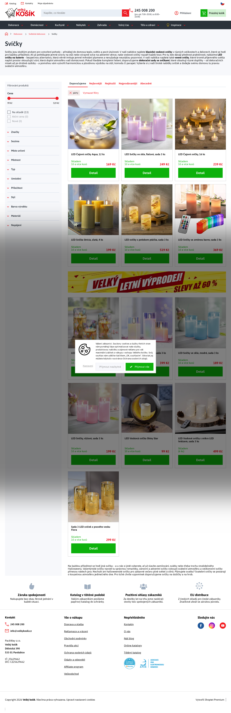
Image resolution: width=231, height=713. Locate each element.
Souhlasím (140, 367)
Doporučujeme (77, 83)
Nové (16, 121)
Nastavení (88, 366)
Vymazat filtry (91, 92)
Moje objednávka (45, 3)
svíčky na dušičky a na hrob (177, 574)
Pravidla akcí (71, 645)
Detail (93, 173)
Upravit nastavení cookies (80, 699)
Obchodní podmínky (75, 638)
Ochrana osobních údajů (77, 652)
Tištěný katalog (132, 652)
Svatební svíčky (203, 571)
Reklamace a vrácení (76, 631)
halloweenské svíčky (118, 571)
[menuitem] (16, 25)
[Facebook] (201, 625)
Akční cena (19, 116)
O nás (127, 631)
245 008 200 (17, 624)
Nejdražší (110, 83)
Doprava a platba (74, 624)
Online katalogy (133, 645)
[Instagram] (212, 625)
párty (75, 93)
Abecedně (146, 83)
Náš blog (129, 638)
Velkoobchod (71, 673)
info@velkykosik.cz (21, 630)
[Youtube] (223, 625)
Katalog (12, 3)
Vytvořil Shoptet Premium (210, 699)
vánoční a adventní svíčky (153, 568)
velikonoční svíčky (212, 568)
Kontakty (29, 3)
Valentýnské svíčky (93, 568)
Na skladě (20, 112)
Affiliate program (73, 666)
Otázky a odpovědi (74, 659)
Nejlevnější (95, 83)
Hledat (125, 13)
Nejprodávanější (128, 83)
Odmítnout (110, 367)
